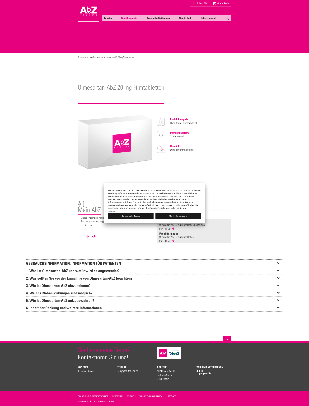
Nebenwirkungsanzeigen (151, 396)
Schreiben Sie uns (86, 371)
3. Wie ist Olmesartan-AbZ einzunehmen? (58, 285)
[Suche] (227, 18)
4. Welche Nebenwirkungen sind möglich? (59, 293)
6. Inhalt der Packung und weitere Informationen (64, 307)
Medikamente (129, 18)
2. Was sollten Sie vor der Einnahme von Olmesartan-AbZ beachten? (79, 278)
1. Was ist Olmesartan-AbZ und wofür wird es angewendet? (73, 270)
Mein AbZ (202, 3)
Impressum (117, 396)
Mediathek (185, 18)
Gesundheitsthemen (158, 18)
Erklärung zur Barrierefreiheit (92, 396)
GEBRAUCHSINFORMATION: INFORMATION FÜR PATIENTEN (73, 263)
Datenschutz (84, 401)
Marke (108, 18)
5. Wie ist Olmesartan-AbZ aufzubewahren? (60, 300)
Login (93, 236)
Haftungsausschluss (104, 401)
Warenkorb (222, 3)
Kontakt (131, 396)
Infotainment (208, 18)
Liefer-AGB (172, 396)
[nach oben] (227, 339)
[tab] (154, 263)
